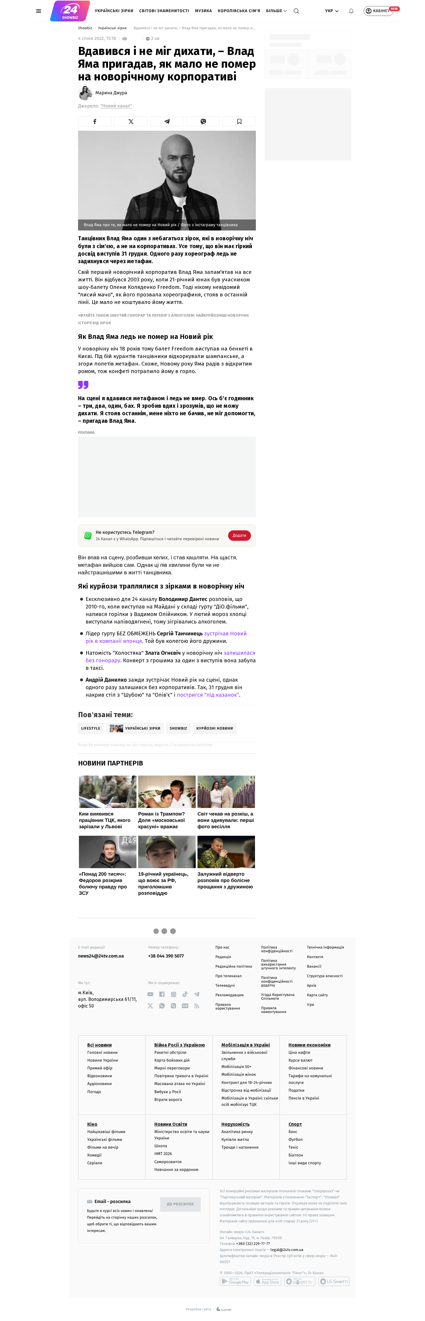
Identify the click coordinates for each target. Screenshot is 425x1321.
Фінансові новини (306, 1068)
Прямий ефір (99, 1068)
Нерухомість (235, 1124)
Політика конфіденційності (277, 949)
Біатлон (296, 1155)
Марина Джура (111, 93)
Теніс (293, 1147)
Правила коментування (273, 1010)
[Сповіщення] (351, 11)
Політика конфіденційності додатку (277, 981)
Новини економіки (309, 1045)
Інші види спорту (305, 1163)
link (150, 994)
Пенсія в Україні (304, 1098)
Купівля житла (235, 1139)
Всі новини (99, 1045)
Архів (311, 986)
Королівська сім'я (239, 10)
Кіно (92, 1124)
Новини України (102, 1060)
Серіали (94, 1163)
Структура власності (325, 976)
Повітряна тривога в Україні (181, 1075)
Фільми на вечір (102, 1147)
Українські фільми (104, 1139)
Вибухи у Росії (167, 1091)
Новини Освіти (170, 1124)
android (235, 1281)
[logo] (70, 11)
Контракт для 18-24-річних (246, 1082)
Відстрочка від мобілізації (246, 1090)
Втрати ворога (168, 1099)
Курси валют (301, 1060)
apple (267, 1281)
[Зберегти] (239, 121)
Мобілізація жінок (238, 1074)
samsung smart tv (334, 1281)
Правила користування (227, 1006)
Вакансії (314, 966)
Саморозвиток (168, 1161)
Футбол (296, 1139)
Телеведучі (225, 986)
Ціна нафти (299, 1052)
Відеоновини (99, 1075)
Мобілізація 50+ (236, 1066)
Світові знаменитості (164, 10)
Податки (296, 1090)
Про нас (222, 947)
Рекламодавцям (229, 995)
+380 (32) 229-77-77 (253, 1243)
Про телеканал (228, 976)
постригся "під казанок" (208, 695)
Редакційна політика (233, 966)
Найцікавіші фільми (106, 1131)
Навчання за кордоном (176, 1169)
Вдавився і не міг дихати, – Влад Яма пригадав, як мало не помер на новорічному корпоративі (194, 28)
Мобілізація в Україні (245, 1045)
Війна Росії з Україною (179, 1045)
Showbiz (85, 28)
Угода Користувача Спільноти (278, 997)
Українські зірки (114, 10)
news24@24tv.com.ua (101, 956)
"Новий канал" (116, 106)
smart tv (299, 1281)
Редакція (223, 957)
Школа (160, 1145)
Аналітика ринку (237, 1131)
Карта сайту (317, 995)
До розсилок (180, 1204)
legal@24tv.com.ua (287, 1250)
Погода (94, 1091)
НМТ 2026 (163, 1153)
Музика (203, 10)
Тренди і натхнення (239, 1147)
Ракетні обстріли (170, 1052)
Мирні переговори (172, 1068)
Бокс (293, 1131)
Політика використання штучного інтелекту (278, 964)
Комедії (94, 1155)
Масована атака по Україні (179, 1083)
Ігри (310, 1005)
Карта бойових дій (172, 1060)
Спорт (295, 1124)
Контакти (315, 957)
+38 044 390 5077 (166, 956)
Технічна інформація (325, 947)
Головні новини (102, 1052)
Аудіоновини (99, 1083)
